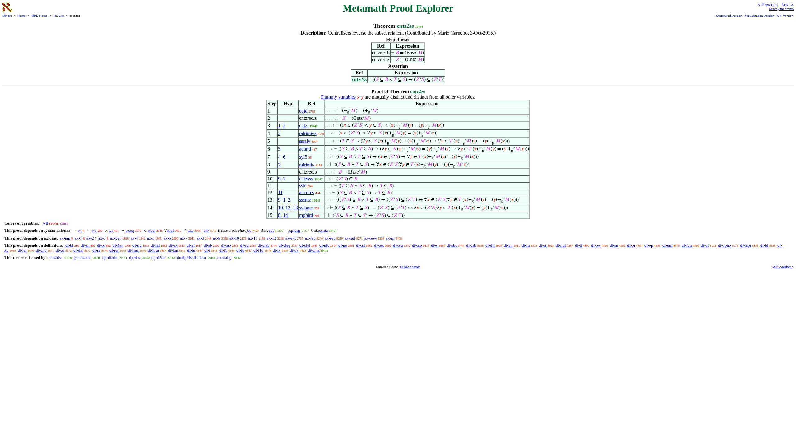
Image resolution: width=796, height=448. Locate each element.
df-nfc (324, 245)
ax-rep (310, 238)
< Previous (768, 4)
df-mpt (745, 245)
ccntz (323, 230)
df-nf (191, 245)
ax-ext (290, 238)
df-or (101, 245)
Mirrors (7, 15)
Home (21, 15)
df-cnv (41, 250)
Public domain (410, 266)
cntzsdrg (224, 257)
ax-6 (167, 238)
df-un (508, 245)
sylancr (306, 207)
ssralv (304, 141)
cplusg (294, 230)
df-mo (226, 245)
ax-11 (253, 238)
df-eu (244, 245)
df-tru (137, 245)
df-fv (277, 250)
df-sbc (452, 245)
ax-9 (216, 238)
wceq (129, 230)
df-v (434, 245)
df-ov (294, 250)
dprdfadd (110, 257)
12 (287, 207)
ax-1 (78, 238)
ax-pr (390, 238)
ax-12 (271, 238)
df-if (578, 245)
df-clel (304, 245)
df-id (764, 245)
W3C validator (783, 266)
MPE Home (39, 15)
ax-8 (200, 238)
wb (94, 230)
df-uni (667, 245)
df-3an (118, 245)
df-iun (687, 245)
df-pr (631, 245)
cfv (206, 230)
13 (295, 207)
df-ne (342, 245)
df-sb (208, 245)
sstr (302, 185)
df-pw (596, 245)
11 (280, 192)
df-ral (360, 245)
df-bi (69, 245)
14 (285, 215)
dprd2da (158, 257)
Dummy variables (338, 97)
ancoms (306, 192)
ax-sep (330, 238)
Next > (787, 4)
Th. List (58, 15)
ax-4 (134, 238)
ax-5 (151, 238)
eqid (303, 111)
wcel (151, 230)
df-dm (78, 250)
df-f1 (223, 250)
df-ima (133, 250)
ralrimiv (306, 164)
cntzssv (306, 178)
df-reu (398, 245)
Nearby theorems (781, 9)
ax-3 (102, 238)
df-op (648, 245)
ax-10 (234, 238)
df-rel (22, 250)
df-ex (173, 245)
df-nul (561, 245)
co (250, 230)
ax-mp (65, 238)
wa (111, 230)
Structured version (729, 15)
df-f (207, 250)
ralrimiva (308, 133)
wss (190, 230)
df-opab (724, 245)
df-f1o (258, 250)
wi (80, 230)
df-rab (417, 245)
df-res (114, 250)
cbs (271, 230)
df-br (705, 245)
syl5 (303, 157)
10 (280, 207)
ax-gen (116, 238)
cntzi (303, 125)
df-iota (153, 250)
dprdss (134, 257)
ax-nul (350, 238)
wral (170, 230)
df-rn (96, 250)
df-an (85, 245)
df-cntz (314, 250)
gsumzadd (82, 257)
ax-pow (370, 238)
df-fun (173, 250)
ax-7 (183, 238)
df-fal (155, 245)
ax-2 (90, 238)
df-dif (490, 245)
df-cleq (284, 245)
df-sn (614, 245)
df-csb (471, 245)
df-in (526, 245)
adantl (305, 149)
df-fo (240, 250)
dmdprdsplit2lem (191, 257)
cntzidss (55, 257)
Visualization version (759, 15)
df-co (60, 250)
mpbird (306, 215)
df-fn (191, 250)
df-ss (543, 245)
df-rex (379, 245)
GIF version (785, 15)
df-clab (264, 245)
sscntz (305, 200)
